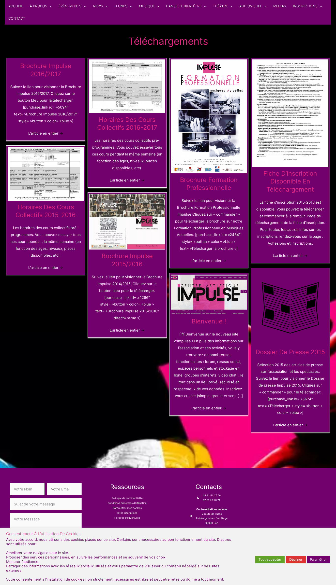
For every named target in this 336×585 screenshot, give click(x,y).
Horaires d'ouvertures (127, 517)
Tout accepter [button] (270, 559)
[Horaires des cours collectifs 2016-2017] (127, 86)
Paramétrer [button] (318, 559)
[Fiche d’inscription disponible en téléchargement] (290, 113)
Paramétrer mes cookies (127, 507)
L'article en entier (45, 133)
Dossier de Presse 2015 (290, 352)
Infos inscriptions (127, 512)
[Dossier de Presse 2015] (290, 307)
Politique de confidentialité (127, 498)
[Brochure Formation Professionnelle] (209, 116)
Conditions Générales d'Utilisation (127, 502)
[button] (49, 6)
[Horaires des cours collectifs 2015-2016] (46, 173)
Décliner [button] (295, 559)
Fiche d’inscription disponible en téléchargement (290, 181)
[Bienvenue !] (209, 294)
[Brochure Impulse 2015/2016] (127, 221)
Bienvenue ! (209, 321)
